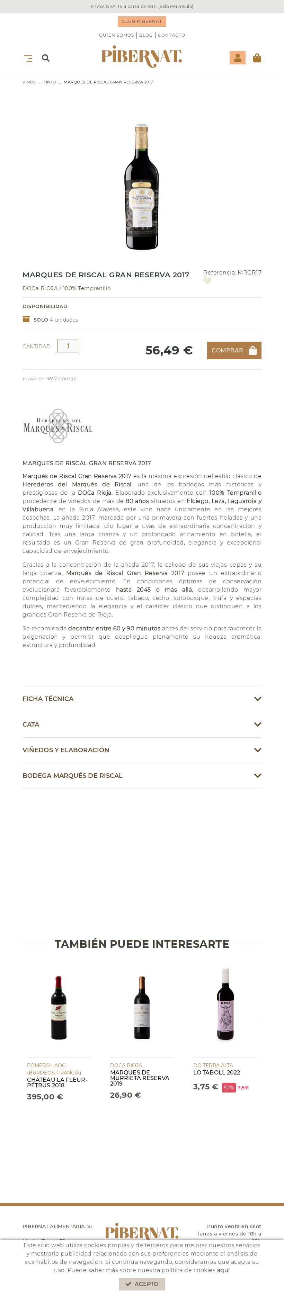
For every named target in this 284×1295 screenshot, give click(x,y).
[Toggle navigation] (27, 57)
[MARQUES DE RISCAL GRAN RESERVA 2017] (142, 177)
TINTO (50, 82)
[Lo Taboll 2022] (225, 1008)
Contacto (171, 35)
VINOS (29, 82)
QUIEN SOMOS (116, 35)
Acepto (147, 1284)
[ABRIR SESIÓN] (238, 57)
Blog (146, 35)
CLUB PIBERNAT (142, 21)
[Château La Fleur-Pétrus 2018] (59, 1008)
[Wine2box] (142, 56)
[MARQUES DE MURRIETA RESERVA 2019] (142, 1008)
